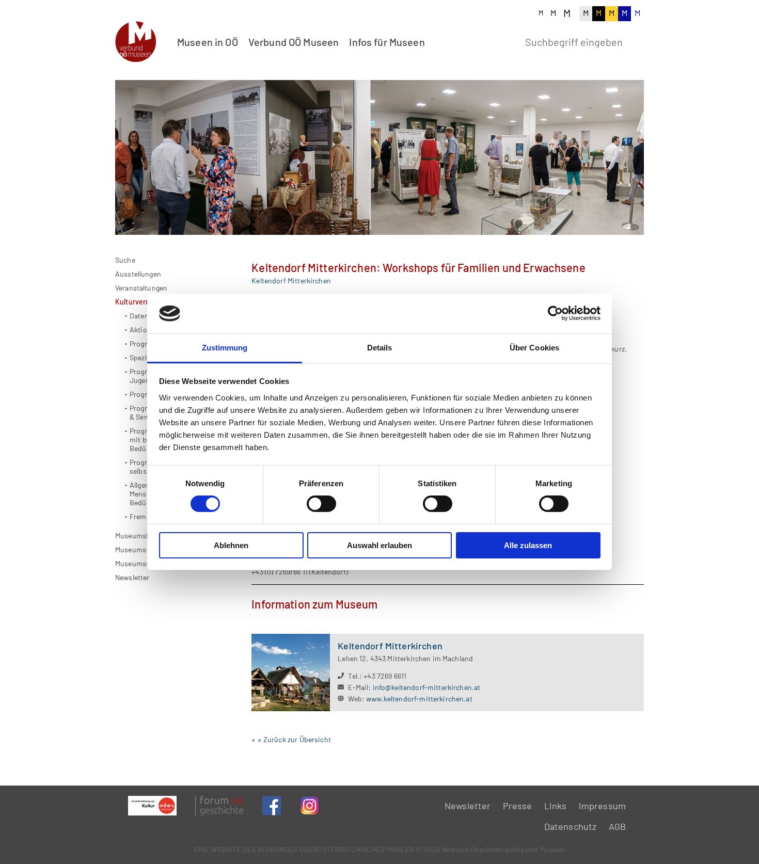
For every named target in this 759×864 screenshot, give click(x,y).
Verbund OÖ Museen (293, 42)
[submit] (636, 41)
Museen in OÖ (207, 42)
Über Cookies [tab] (534, 347)
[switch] (321, 503)
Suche (125, 259)
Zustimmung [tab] (225, 347)
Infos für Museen (386, 42)
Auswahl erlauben (379, 545)
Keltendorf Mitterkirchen (291, 280)
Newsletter (132, 577)
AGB (617, 826)
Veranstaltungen (141, 287)
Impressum (602, 805)
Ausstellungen (138, 273)
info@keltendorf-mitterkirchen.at (427, 687)
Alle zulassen (528, 545)
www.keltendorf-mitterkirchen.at (419, 698)
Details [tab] (379, 347)
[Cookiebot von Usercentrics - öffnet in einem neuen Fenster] (555, 313)
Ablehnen (231, 545)
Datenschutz (570, 826)
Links (555, 805)
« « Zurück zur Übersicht (291, 739)
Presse (517, 805)
